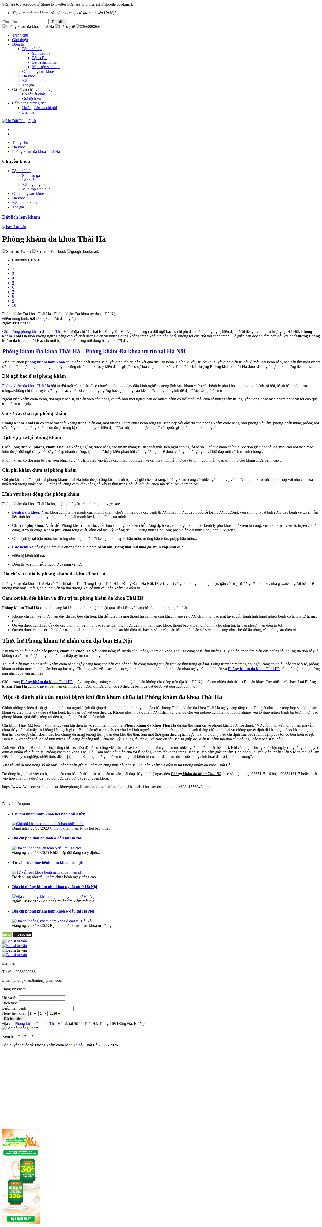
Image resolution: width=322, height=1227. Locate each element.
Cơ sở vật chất (33, 94)
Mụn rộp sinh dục (46, 67)
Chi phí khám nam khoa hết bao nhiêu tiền (48, 814)
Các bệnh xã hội (26, 547)
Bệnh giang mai (44, 62)
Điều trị (18, 44)
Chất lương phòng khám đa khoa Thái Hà (35, 331)
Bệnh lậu (39, 58)
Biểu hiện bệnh (14, 1008)
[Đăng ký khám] (161, 950)
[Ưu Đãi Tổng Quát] (19, 121)
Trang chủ (20, 35)
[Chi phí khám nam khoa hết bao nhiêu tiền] (48, 824)
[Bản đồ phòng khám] (161, 955)
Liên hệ (28, 112)
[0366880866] (161, 941)
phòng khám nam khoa (45, 362)
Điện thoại (10, 1003)
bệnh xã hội (74, 1045)
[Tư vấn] (161, 945)
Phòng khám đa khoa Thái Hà (26, 386)
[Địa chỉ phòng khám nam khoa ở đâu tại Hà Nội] (52, 921)
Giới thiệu (20, 40)
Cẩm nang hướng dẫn (29, 103)
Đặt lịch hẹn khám (21, 217)
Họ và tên (10, 998)
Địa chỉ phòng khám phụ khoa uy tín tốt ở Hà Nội (54, 887)
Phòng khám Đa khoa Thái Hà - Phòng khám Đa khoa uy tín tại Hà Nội (93, 351)
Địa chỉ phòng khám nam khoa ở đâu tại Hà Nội (53, 911)
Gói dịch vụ (31, 98)
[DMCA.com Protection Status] (17, 936)
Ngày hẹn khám (14, 1013)
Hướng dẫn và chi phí (39, 108)
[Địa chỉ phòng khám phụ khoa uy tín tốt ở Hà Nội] (53, 896)
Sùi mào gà (41, 53)
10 (14, 305)
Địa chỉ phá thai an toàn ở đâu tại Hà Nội (47, 838)
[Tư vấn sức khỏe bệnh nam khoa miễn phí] (47, 872)
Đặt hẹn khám (14, 1019)
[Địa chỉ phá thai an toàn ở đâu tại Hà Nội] (46, 848)
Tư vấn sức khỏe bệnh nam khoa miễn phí (48, 862)
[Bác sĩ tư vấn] (14, 227)
